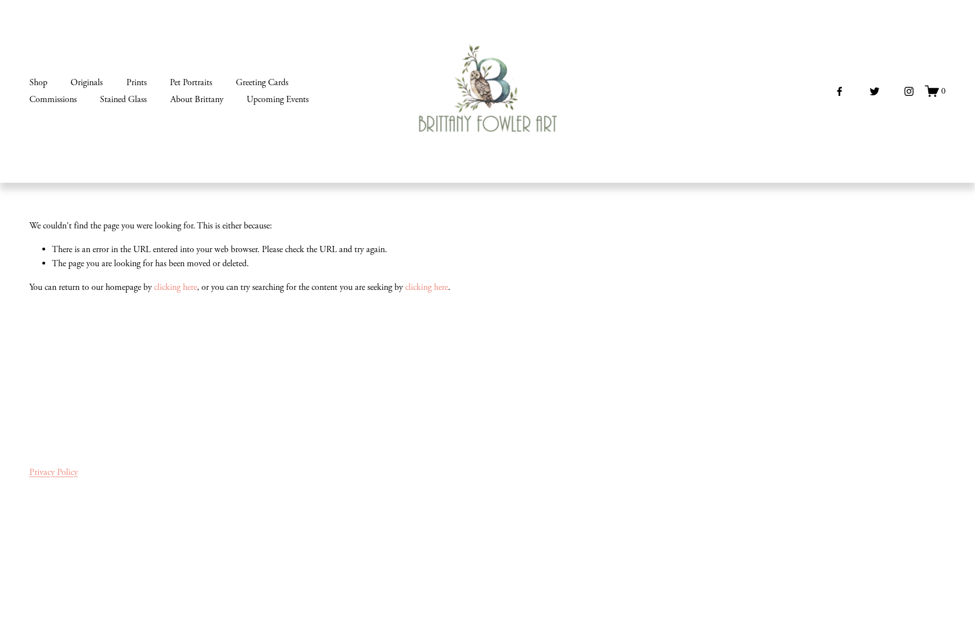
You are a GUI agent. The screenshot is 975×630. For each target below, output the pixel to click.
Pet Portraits (191, 83)
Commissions (53, 99)
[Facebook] (839, 91)
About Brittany (196, 99)
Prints (136, 83)
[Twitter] (874, 91)
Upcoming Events (278, 99)
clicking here (175, 287)
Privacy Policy (53, 472)
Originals (87, 83)
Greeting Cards (262, 83)
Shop (38, 83)
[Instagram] (909, 91)
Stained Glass (123, 99)
